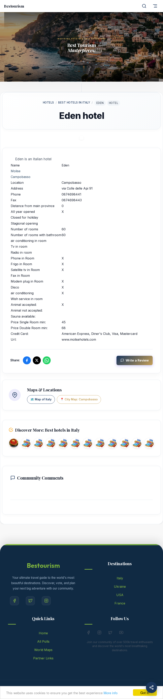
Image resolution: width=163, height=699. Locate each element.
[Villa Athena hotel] (63, 444)
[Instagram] (46, 600)
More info (110, 692)
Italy (120, 578)
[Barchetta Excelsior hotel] (38, 444)
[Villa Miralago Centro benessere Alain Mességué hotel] (100, 444)
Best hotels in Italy (74, 102)
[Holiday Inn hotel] (137, 444)
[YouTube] (121, 633)
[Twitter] (30, 600)
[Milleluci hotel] (149, 444)
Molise (15, 171)
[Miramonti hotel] (112, 444)
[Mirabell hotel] (88, 444)
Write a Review (137, 360)
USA (119, 595)
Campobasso (20, 177)
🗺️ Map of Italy (40, 399)
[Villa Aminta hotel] (125, 444)
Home (43, 633)
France (119, 603)
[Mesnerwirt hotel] (75, 444)
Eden (100, 103)
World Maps (43, 650)
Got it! (144, 692)
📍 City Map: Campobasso (79, 399)
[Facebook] (14, 600)
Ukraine (120, 587)
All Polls (43, 641)
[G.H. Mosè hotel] (26, 444)
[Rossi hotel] (14, 444)
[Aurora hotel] (51, 444)
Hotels (48, 102)
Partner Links (43, 658)
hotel (113, 103)
